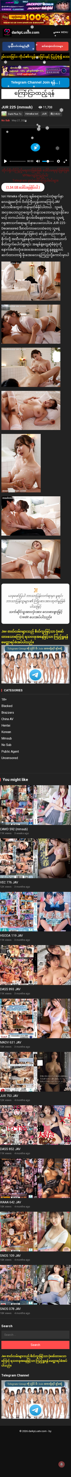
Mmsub (6, 738)
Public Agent (10, 751)
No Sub (5, 120)
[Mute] (38, 161)
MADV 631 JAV (10, 1042)
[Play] (5, 161)
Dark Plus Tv (14, 114)
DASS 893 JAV (10, 989)
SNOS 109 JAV (10, 1256)
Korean (6, 732)
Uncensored (9, 758)
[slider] (18, 161)
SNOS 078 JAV (10, 1309)
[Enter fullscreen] (65, 161)
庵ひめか (55, 113)
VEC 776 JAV (9, 882)
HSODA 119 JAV (11, 935)
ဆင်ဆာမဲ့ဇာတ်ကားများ (52, 46)
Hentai (5, 725)
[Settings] (58, 161)
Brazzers (7, 712)
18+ (4, 699)
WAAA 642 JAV (10, 1202)
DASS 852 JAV (10, 1149)
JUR (44, 113)
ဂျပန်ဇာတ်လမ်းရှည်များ (18, 46)
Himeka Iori (31, 113)
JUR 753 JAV (9, 1096)
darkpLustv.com (25, 32)
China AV (7, 719)
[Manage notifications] (61, 1464)
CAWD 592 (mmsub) (14, 829)
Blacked (6, 706)
